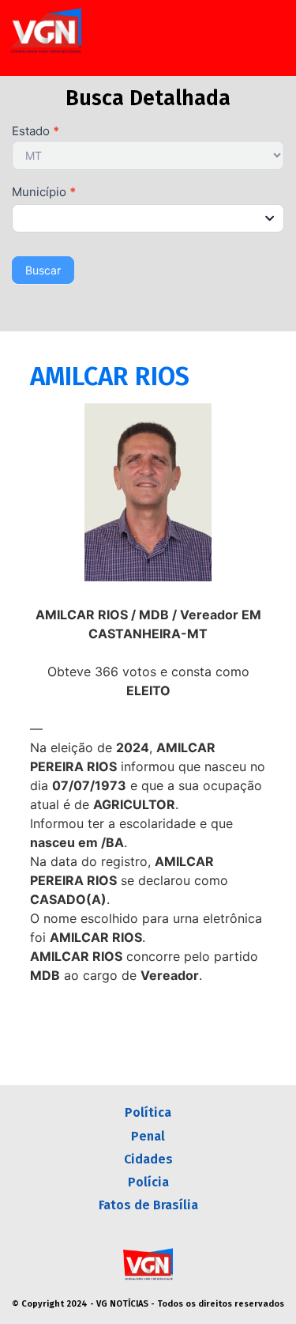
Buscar (43, 270)
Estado (35, 131)
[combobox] (148, 218)
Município (44, 192)
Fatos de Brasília (148, 1204)
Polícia (148, 1182)
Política (148, 1112)
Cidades (148, 1159)
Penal (148, 1136)
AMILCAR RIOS (109, 376)
